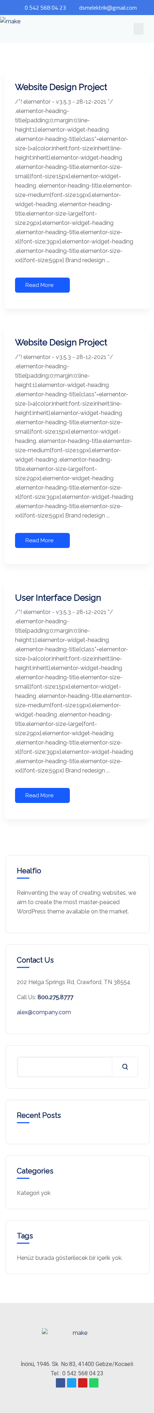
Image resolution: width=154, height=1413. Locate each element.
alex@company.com (44, 1012)
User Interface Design (58, 597)
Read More (39, 285)
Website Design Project (61, 87)
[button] (139, 29)
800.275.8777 (55, 997)
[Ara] (125, 1067)
